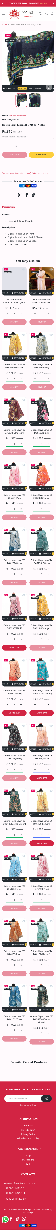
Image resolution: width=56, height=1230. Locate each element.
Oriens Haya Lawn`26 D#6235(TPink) (14, 627)
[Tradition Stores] (21, 14)
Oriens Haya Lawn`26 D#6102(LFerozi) (42, 953)
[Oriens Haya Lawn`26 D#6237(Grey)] (14, 541)
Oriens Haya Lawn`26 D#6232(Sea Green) (42, 692)
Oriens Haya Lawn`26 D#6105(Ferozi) (14, 887)
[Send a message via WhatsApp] (5, 1219)
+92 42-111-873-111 (14, 1193)
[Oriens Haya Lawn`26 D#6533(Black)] (41, 411)
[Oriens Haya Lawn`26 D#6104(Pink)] (41, 867)
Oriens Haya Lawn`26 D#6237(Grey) (14, 562)
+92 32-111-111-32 (14, 1188)
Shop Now (42, 3)
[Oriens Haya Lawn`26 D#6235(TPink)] (14, 607)
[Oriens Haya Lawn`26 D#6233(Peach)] (14, 672)
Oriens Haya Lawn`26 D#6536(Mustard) (14, 366)
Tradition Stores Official (18, 115)
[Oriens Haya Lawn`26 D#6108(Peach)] (41, 737)
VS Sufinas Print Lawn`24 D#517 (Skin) (14, 301)
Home (4, 24)
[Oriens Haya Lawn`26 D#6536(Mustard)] (14, 346)
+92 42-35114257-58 (15, 1198)
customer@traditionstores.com (19, 1183)
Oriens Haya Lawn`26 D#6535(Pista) (42, 366)
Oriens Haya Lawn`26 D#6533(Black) (42, 431)
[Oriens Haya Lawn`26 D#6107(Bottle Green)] (14, 802)
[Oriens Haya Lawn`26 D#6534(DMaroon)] (14, 411)
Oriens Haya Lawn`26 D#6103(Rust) (14, 953)
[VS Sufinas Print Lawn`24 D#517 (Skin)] (14, 281)
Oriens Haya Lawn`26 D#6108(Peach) (42, 757)
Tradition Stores (18, 1209)
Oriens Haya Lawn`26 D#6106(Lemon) (42, 822)
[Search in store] (52, 14)
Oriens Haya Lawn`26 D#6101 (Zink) (14, 1018)
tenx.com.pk (28, 1212)
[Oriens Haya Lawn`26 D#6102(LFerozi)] (41, 932)
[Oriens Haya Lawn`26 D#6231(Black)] (14, 737)
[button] (2, 3)
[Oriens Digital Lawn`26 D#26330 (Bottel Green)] (41, 998)
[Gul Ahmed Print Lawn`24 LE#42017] (41, 281)
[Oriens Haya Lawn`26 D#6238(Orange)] (41, 476)
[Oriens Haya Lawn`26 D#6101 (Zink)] (14, 998)
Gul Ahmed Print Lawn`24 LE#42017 (41, 301)
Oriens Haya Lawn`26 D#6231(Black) (14, 757)
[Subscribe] (46, 1098)
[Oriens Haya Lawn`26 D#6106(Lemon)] (41, 802)
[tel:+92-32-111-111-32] (46, 14)
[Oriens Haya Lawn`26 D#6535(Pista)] (41, 346)
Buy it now (41, 155)
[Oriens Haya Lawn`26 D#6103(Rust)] (14, 932)
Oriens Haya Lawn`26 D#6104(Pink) (42, 887)
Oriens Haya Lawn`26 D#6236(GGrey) (42, 562)
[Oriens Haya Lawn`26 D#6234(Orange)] (41, 607)
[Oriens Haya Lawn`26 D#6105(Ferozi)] (14, 867)
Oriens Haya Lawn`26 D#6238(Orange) (42, 496)
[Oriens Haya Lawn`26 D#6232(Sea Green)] (41, 672)
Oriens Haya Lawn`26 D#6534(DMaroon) (14, 431)
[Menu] (4, 14)
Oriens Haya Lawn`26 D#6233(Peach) (14, 692)
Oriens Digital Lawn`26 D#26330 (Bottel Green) (41, 1019)
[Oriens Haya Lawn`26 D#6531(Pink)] (14, 476)
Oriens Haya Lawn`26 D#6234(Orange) (42, 627)
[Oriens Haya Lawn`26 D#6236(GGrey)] (41, 541)
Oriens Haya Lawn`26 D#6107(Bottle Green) (14, 822)
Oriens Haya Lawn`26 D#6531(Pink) (14, 496)
